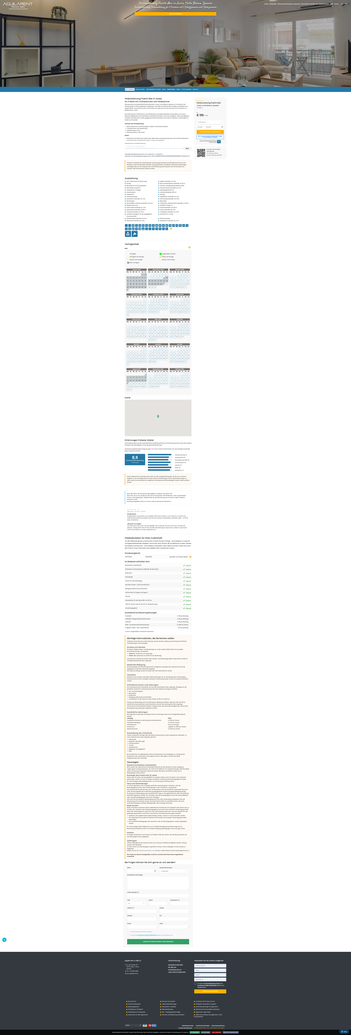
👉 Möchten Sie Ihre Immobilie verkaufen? (207, 1009)
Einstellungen (206, 1032)
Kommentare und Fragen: (135, 875)
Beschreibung (129, 89)
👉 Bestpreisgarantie (132, 1007)
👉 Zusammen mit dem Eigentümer (137, 1015)
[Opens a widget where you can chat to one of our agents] (344, 1032)
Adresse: (129, 916)
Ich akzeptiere (194, 1032)
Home (266, 4)
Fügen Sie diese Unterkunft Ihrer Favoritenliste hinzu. (211, 136)
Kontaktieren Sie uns (174, 970)
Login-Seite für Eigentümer (177, 972)
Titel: (128, 900)
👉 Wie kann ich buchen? (167, 1001)
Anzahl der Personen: (166, 868)
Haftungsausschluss (212, 983)
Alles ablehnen (216, 1032)
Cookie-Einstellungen (185, 1028)
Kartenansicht (324, 4)
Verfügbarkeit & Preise (153, 89)
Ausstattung (140, 89)
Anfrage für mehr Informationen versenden (158, 942)
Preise (178, 89)
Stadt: (129, 923)
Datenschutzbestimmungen (147, 935)
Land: (161, 923)
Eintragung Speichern (210, 991)
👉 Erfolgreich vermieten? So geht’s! (205, 1004)
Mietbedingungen (188, 1025)
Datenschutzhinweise (203, 1025)
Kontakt (195, 89)
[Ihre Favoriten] (346, 4)
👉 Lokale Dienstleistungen (168, 1004)
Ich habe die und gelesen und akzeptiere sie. (210, 985)
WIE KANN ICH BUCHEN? (175, 965)
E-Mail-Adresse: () (133, 892)
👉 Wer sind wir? (131, 1001)
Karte (164, 89)
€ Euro (336, 4)
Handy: (162, 908)
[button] (158, 416)
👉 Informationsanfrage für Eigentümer (206, 1007)
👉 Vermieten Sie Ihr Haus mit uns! (204, 1001)
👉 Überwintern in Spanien (168, 1007)
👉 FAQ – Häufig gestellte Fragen (170, 1012)
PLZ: (161, 916)
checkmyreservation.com (147, 850)
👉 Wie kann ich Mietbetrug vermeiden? (172, 1015)
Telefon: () (130, 908)
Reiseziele (273, 4)
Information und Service (309, 4)
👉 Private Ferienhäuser (133, 1004)
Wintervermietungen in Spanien (288, 4)
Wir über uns (172, 967)
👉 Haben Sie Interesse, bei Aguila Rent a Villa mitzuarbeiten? (208, 1016)
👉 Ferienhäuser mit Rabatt (134, 1009)
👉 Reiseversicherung (166, 1009)
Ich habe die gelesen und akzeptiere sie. (151, 935)
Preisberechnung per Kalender (210, 132)
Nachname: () (175, 900)
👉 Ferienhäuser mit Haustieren (135, 1012)
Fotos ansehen (176, 14)
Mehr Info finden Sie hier (231, 1032)
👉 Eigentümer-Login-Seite (202, 1012)
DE (332, 4)
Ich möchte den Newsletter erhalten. (141, 932)
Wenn (129, 868)
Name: (151, 900)
